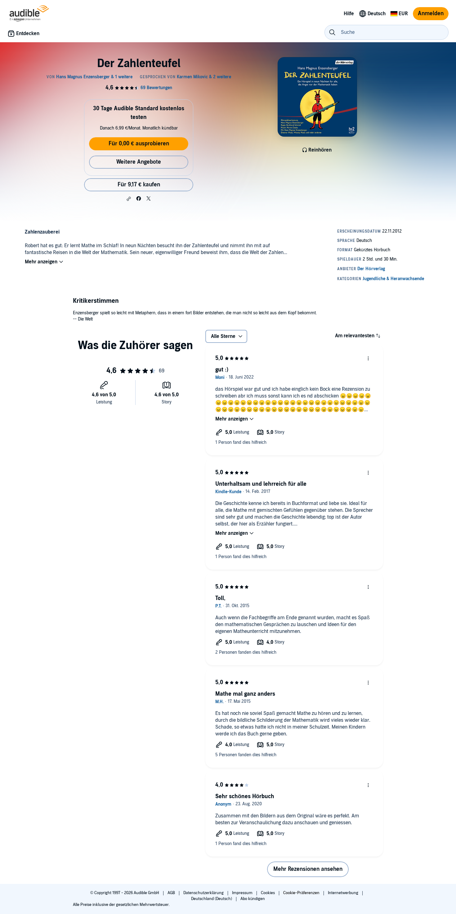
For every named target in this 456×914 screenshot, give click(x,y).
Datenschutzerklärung (204, 892)
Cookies (268, 892)
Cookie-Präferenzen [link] (301, 892)
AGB (172, 892)
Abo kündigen (252, 898)
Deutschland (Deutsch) (212, 898)
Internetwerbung (343, 892)
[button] (128, 198)
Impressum (242, 892)
